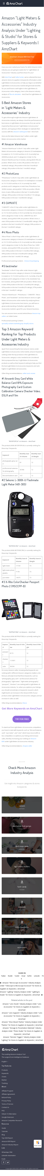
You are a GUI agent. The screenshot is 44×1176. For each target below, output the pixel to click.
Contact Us (5, 1107)
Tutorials (5, 1131)
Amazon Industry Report (10, 1145)
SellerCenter (19, 77)
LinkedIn (37, 976)
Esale (3, 1159)
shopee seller (27, 746)
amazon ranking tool (20, 132)
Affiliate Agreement (8, 1094)
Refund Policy (6, 1097)
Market (4, 1080)
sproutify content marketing (11, 323)
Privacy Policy (6, 1101)
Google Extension (8, 1117)
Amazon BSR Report (8, 1141)
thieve (25, 703)
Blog (3, 1135)
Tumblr (17, 976)
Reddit (10, 976)
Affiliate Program (7, 1091)
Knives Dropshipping (32, 261)
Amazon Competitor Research (12, 1120)
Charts (4, 1077)
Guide (4, 1128)
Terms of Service (7, 1104)
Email (23, 976)
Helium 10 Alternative (9, 1114)
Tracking (5, 1083)
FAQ (3, 1111)
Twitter (3, 976)
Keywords (5, 1073)
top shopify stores (27, 323)
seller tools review (29, 373)
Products (5, 1070)
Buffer (29, 976)
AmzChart (8, 77)
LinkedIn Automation (9, 1155)
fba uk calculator (15, 94)
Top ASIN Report (7, 1138)
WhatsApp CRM (7, 1152)
